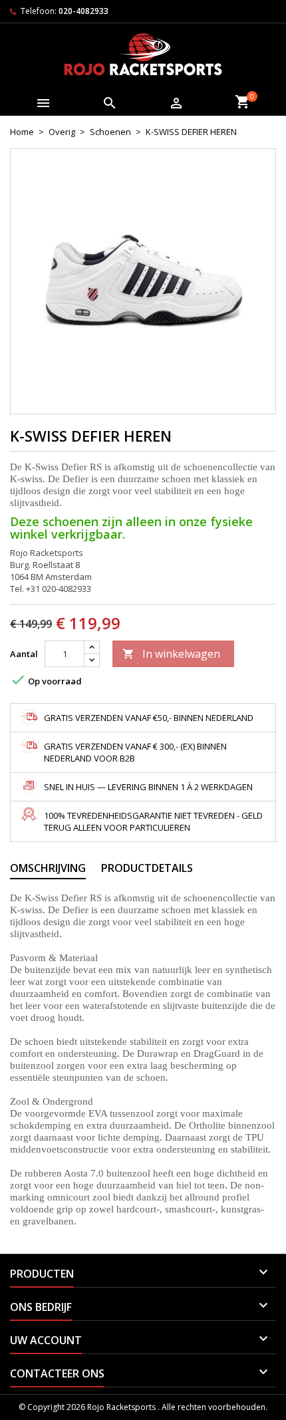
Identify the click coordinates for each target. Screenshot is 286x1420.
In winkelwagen (171, 653)
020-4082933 (83, 11)
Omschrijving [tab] (48, 868)
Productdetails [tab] (147, 868)
